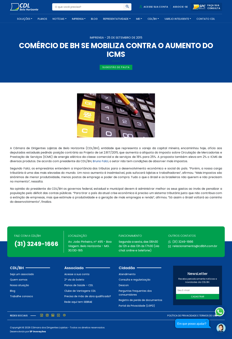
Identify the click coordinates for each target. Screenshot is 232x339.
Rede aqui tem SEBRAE (78, 302)
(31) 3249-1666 (36, 244)
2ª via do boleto (74, 279)
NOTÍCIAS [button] (58, 19)
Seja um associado (22, 274)
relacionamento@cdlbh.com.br (194, 246)
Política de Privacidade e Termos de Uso (192, 315)
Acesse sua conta (155, 7)
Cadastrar (197, 296)
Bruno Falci (100, 161)
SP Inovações (38, 331)
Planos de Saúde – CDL (78, 285)
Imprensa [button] (78, 19)
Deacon (124, 285)
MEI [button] (138, 19)
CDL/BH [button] (152, 19)
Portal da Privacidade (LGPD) (137, 306)
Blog (94, 19)
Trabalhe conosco (21, 296)
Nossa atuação (19, 285)
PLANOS (42, 19)
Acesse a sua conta (76, 274)
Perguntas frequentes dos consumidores (135, 292)
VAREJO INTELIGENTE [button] (176, 19)
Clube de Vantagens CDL (80, 291)
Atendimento (127, 274)
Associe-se (180, 7)
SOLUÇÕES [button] (23, 19)
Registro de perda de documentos (140, 300)
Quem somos (18, 279)
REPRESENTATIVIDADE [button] (116, 19)
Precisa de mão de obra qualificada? (87, 296)
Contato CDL (205, 19)
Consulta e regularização (134, 279)
